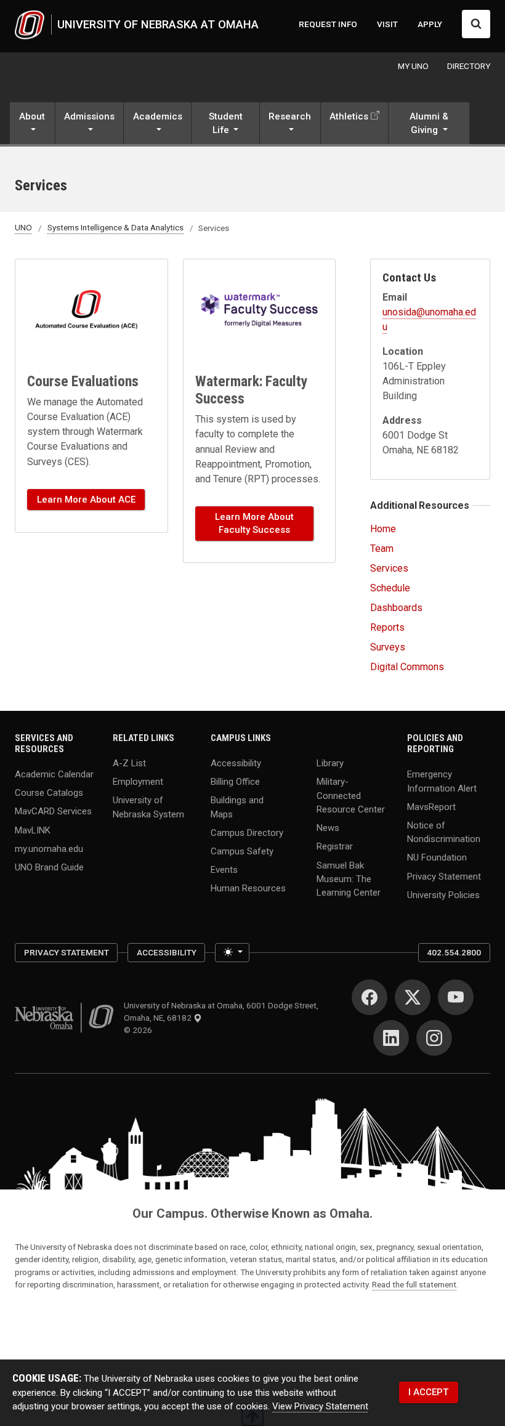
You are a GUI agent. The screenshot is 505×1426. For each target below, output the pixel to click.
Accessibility (236, 763)
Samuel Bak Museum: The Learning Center (349, 878)
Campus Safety (242, 851)
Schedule (390, 588)
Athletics (348, 116)
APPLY (430, 24)
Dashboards (396, 608)
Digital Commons (407, 667)
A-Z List (129, 763)
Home (383, 529)
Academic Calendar (54, 774)
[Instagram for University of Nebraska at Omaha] (434, 1038)
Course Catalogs (49, 792)
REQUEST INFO (328, 24)
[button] (32, 124)
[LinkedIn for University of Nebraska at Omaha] (391, 1038)
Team (382, 548)
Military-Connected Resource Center (351, 795)
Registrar (335, 846)
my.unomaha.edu (49, 848)
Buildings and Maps (237, 807)
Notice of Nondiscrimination (443, 831)
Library (330, 763)
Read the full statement (414, 1284)
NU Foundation (437, 857)
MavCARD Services (53, 811)
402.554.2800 (454, 952)
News (328, 827)
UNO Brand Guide (49, 866)
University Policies (443, 894)
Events (224, 869)
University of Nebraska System (148, 807)
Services (389, 568)
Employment (138, 781)
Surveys (387, 647)
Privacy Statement (444, 875)
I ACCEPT (428, 1392)
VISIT (387, 24)
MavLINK (32, 829)
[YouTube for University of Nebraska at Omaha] (456, 997)
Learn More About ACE (86, 499)
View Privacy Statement (320, 1406)
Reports (387, 627)
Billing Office (235, 781)
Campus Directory (247, 832)
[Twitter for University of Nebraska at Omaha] (412, 997)
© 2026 (140, 1030)
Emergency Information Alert (442, 781)
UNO (23, 228)
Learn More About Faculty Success (254, 523)
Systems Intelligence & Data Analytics (115, 228)
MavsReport (431, 806)
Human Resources (248, 888)
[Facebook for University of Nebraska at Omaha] (369, 997)
